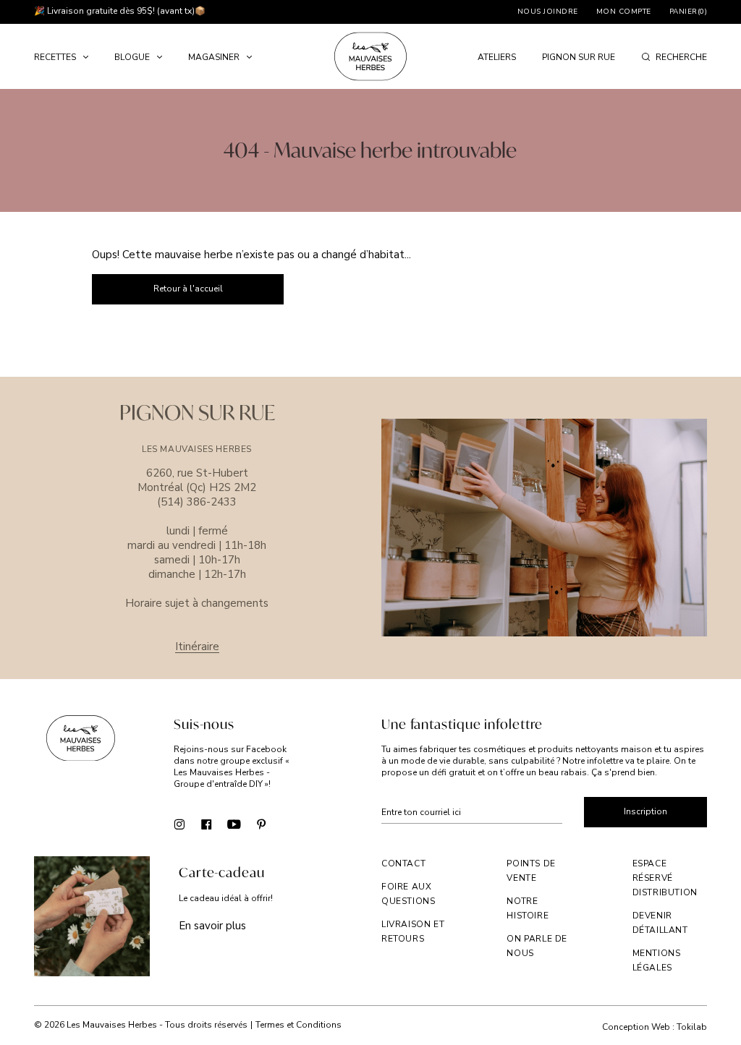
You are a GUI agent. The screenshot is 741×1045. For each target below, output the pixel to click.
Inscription (645, 811)
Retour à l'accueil (188, 288)
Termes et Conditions (298, 1025)
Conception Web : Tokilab (654, 1027)
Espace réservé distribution (665, 878)
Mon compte (623, 11)
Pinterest (261, 823)
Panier (688, 11)
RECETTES (55, 57)
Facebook (206, 823)
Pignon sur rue (578, 57)
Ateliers (497, 57)
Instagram (179, 823)
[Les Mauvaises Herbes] (370, 57)
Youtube (234, 823)
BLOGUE (132, 57)
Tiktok (289, 823)
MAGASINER (214, 57)
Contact (403, 863)
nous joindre (547, 11)
